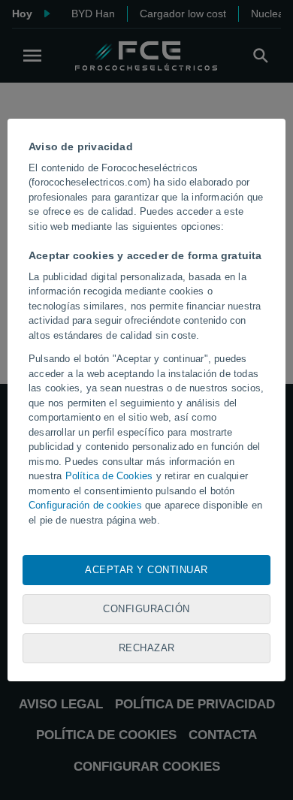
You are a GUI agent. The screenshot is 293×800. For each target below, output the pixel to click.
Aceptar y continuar (146, 569)
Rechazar (147, 648)
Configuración (146, 608)
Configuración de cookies (85, 505)
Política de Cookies (109, 476)
